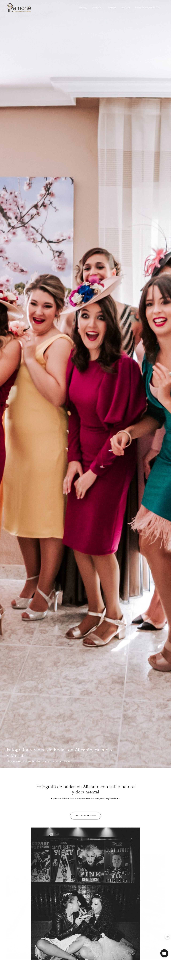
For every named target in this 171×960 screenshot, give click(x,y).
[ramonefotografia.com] (19, 7)
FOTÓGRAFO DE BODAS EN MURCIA (148, 8)
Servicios (112, 8)
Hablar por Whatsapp (85, 816)
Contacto (125, 8)
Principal (83, 8)
